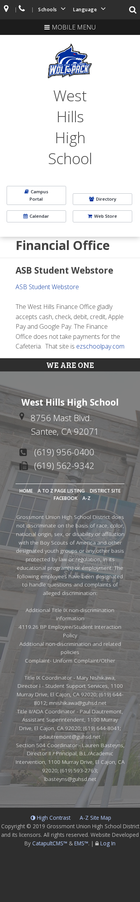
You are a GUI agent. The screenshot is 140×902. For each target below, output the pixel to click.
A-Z (86, 498)
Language (85, 9)
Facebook (65, 498)
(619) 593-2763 (78, 770)
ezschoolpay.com (100, 346)
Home (26, 490)
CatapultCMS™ (49, 843)
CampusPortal (39, 195)
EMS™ (81, 843)
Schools (48, 9)
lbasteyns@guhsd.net (70, 778)
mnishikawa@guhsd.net (78, 702)
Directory (106, 199)
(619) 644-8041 (101, 728)
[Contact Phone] (22, 9)
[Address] (6, 9)
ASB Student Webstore (47, 287)
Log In (108, 843)
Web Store (105, 216)
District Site (105, 490)
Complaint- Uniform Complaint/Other (70, 660)
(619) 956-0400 (64, 452)
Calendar (39, 216)
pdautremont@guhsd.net (70, 736)
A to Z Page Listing (61, 490)
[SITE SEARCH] (133, 10)
